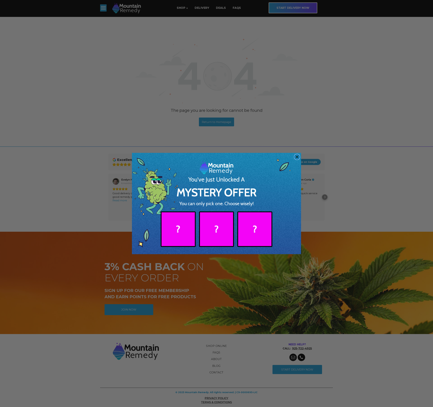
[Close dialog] (297, 157)
